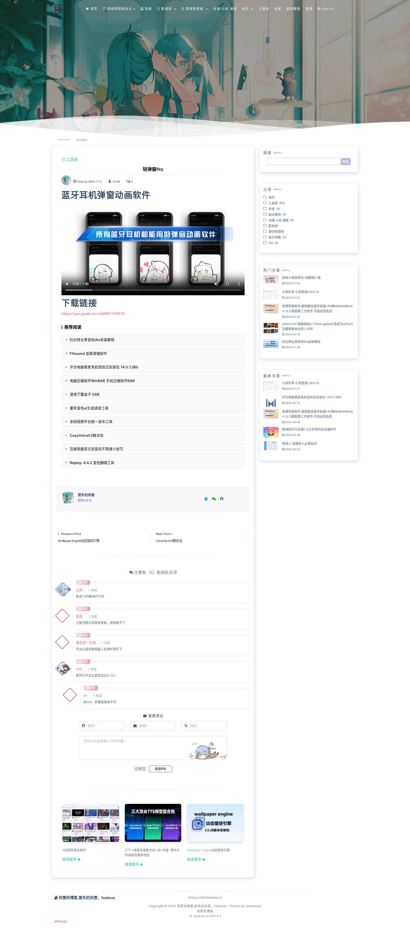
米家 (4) (274, 209)
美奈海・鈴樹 (86, 643)
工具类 (264, 8)
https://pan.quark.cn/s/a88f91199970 (92, 314)
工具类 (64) (277, 203)
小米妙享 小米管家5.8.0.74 (300, 292)
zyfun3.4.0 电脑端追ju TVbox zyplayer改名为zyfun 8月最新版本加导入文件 (317, 326)
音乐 (272, 197)
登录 (309, 8)
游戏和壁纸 (277, 231)
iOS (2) (273, 243)
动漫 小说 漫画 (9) (281, 220)
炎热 (79, 590)
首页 (94, 8)
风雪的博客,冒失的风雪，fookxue (201, 906)
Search (328, 8)
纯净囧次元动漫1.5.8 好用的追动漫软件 (309, 429)
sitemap (60, 921)
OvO (79, 669)
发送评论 (160, 769)
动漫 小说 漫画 (225, 8)
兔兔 (79, 616)
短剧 (148, 8)
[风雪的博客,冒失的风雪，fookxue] (58, 9)
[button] (140, 769)
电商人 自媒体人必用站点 (299, 443)
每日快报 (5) (277, 237)
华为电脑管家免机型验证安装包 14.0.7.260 (311, 397)
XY (85, 696)
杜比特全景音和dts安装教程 (301, 341)
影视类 (274, 226)
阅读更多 (69, 859)
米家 (277, 8)
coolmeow (253, 906)
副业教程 (293, 8)
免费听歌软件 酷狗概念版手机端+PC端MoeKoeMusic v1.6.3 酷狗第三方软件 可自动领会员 (317, 308)
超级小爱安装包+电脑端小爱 (301, 277)
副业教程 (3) (277, 214)
